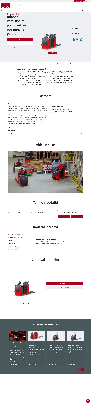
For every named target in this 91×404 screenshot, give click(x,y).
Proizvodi (3, 10)
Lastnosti (18, 63)
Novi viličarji (9, 10)
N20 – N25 (31, 342)
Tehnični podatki (42, 63)
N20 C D (50, 342)
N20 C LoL (70, 342)
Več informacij (13, 364)
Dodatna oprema (56, 63)
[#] (81, 103)
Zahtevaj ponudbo (71, 63)
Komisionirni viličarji (18, 10)
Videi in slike (29, 63)
